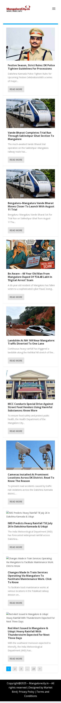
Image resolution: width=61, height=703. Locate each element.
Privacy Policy (26, 691)
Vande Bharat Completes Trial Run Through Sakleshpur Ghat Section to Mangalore (31, 136)
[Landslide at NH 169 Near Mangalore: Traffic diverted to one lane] (30, 321)
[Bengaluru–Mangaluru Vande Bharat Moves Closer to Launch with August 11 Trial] (30, 183)
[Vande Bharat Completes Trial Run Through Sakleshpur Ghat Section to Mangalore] (30, 113)
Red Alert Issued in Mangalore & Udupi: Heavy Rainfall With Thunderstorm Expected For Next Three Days (29, 633)
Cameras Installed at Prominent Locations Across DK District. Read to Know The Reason (31, 478)
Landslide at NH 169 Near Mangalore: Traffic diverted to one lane (31, 342)
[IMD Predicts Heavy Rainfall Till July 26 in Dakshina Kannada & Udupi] (30, 515)
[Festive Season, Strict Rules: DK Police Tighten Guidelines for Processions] (30, 44)
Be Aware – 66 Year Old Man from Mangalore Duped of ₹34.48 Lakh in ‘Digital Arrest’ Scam (30, 277)
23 (33, 668)
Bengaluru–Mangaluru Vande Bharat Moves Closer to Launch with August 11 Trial (31, 206)
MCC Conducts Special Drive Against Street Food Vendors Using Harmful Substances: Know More (30, 407)
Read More (16, 89)
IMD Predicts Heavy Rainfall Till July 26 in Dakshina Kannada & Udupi (30, 524)
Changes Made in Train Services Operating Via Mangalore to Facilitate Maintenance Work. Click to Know (30, 577)
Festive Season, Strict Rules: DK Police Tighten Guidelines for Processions (31, 67)
